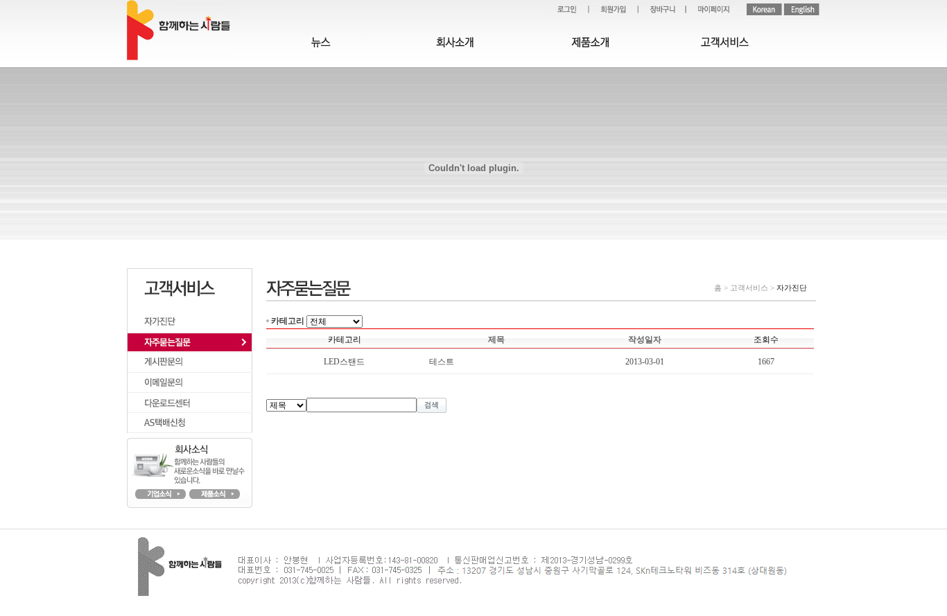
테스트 (441, 362)
